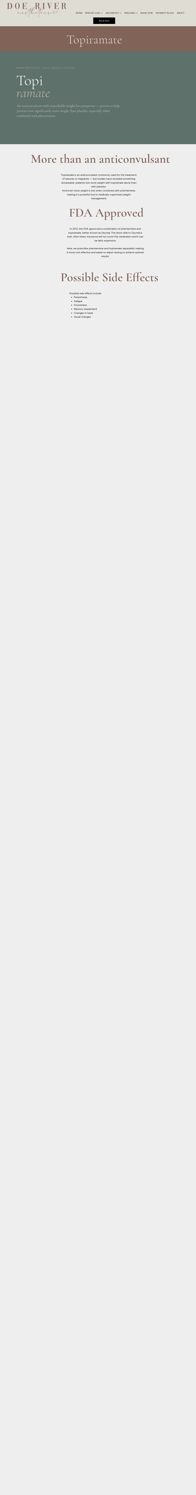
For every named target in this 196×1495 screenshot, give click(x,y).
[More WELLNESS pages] (137, 13)
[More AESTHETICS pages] (120, 13)
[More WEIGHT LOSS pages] (102, 13)
